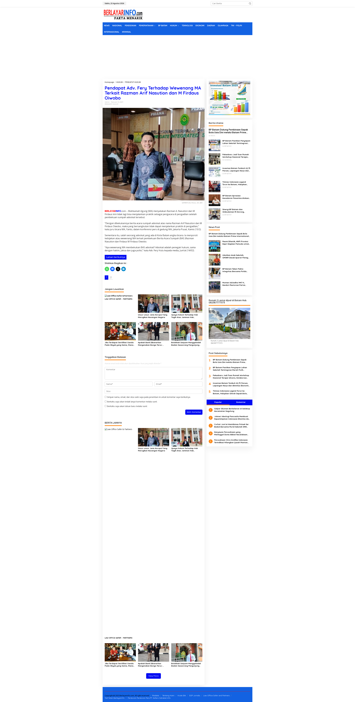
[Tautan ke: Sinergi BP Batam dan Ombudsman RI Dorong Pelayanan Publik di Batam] (214, 213)
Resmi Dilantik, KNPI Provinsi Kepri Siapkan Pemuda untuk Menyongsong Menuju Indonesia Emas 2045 (235, 242)
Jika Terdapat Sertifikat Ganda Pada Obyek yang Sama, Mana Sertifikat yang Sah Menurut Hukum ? (119, 343)
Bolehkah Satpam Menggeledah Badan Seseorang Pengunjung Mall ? (186, 343)
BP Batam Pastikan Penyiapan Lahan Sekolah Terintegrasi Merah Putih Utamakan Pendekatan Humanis (236, 141)
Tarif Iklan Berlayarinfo (115, 698)
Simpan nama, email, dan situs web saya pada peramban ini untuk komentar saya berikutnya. (149, 397)
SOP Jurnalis (194, 695)
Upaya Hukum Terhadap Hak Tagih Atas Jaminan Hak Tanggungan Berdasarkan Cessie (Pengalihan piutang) (186, 316)
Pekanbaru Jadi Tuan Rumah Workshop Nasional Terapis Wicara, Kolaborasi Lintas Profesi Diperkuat (235, 155)
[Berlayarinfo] (123, 14)
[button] (250, 3)
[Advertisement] (177, 55)
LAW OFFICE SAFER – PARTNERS (118, 299)
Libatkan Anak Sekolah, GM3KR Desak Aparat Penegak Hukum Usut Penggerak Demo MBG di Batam (236, 256)
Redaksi (155, 695)
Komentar (241, 402)
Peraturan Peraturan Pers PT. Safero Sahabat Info (149, 698)
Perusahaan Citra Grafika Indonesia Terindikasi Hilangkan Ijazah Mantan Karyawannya (231, 441)
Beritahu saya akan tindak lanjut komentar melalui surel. (132, 401)
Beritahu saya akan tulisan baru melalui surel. (127, 406)
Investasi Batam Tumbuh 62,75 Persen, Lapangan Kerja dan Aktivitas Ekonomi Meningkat (236, 169)
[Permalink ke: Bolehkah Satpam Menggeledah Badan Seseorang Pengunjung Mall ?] (186, 331)
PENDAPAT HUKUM (111, 104)
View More (153, 676)
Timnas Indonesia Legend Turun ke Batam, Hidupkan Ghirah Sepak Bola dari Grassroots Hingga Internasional (234, 183)
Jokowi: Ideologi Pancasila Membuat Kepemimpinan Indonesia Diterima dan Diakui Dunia (232, 417)
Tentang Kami (168, 695)
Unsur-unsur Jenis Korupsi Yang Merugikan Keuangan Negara (152, 316)
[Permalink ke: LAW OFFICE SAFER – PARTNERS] (118, 295)
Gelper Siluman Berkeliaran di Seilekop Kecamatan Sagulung (232, 410)
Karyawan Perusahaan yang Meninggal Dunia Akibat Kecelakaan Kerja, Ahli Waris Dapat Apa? (230, 433)
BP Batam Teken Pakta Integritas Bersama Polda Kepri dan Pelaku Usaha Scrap (234, 270)
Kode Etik (182, 695)
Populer (218, 402)
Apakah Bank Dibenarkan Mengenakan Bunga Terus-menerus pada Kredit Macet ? (151, 343)
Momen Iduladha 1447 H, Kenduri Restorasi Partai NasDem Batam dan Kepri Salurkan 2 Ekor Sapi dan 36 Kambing (235, 283)
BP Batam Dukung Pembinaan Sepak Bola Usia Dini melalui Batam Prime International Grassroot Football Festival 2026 (228, 131)
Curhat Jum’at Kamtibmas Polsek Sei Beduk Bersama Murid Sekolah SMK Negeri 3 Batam (231, 425)
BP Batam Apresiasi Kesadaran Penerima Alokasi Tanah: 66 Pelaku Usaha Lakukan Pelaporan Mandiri (235, 196)
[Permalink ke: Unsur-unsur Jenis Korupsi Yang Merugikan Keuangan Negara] (153, 303)
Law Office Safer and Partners (216, 695)
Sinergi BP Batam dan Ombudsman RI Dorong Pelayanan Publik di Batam (234, 210)
